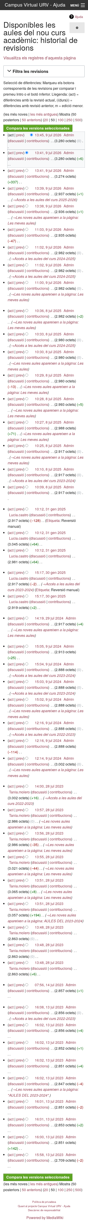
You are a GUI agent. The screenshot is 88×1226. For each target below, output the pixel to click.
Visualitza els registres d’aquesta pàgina (39, 58)
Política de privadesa (44, 1202)
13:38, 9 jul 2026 (48, 206)
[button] (43, 71)
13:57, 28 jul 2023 (49, 809)
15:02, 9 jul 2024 (48, 699)
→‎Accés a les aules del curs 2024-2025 (42, 258)
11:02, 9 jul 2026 (48, 247)
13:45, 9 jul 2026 (48, 134)
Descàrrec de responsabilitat (44, 1210)
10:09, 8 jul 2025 (48, 487)
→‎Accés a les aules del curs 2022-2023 (42, 734)
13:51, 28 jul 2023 (49, 880)
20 (46, 119)
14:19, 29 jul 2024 (49, 618)
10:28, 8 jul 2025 (48, 398)
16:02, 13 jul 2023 (49, 1024)
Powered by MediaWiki (44, 1217)
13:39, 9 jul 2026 (48, 188)
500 (78, 119)
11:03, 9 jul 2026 (48, 229)
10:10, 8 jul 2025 (48, 469)
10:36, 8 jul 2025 (48, 310)
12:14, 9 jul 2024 (48, 758)
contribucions (37, 140)
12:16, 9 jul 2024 (48, 722)
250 (69, 119)
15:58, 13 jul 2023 (49, 1154)
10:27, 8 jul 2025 (48, 422)
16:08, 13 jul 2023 (49, 1007)
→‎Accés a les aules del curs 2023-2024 (42, 480)
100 (61, 119)
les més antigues (43, 114)
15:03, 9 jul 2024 (48, 681)
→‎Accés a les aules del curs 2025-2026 (44, 199)
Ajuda (79, 16)
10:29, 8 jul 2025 (48, 375)
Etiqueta (53, 520)
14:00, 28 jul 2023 (49, 786)
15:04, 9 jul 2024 (48, 664)
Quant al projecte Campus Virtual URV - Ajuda (44, 1206)
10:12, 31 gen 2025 (50, 509)
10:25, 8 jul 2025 (48, 445)
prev (19, 134)
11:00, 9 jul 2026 (48, 282)
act (11, 152)
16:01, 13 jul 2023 (49, 1101)
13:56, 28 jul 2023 (49, 833)
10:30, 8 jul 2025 (48, 351)
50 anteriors (31, 119)
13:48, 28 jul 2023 (49, 927)
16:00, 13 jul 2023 (49, 1136)
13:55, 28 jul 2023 (49, 856)
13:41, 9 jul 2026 (48, 152)
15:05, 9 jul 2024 (48, 646)
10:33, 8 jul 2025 (48, 334)
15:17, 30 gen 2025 (50, 572)
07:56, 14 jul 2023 (49, 984)
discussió (16, 140)
